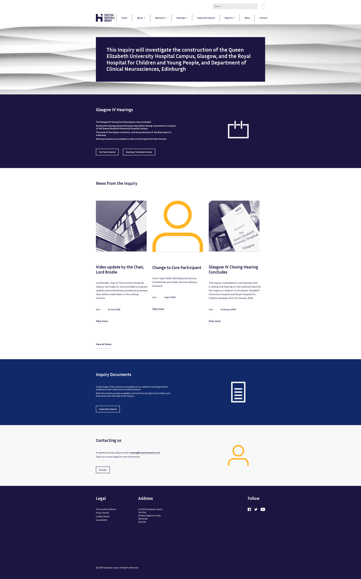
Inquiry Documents (108, 409)
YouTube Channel (107, 152)
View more (102, 321)
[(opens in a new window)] (251, 509)
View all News (104, 344)
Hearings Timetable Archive (139, 152)
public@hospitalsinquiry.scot (145, 452)
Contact (103, 470)
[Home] (105, 18)
